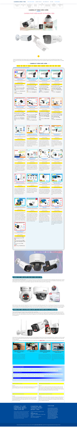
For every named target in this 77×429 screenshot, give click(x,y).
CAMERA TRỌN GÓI (39, 1)
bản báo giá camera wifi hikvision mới (57, 374)
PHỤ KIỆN (51, 1)
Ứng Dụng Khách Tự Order (17, 383)
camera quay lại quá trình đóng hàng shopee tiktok (41, 368)
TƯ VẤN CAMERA (57, 1)
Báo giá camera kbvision (29, 368)
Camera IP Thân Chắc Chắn (38, 10)
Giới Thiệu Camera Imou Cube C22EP (32, 351)
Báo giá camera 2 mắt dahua (53, 370)
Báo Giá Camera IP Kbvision (28, 370)
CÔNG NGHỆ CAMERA (30, 1)
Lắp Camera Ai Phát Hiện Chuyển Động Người (21, 67)
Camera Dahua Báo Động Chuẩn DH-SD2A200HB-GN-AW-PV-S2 (45, 351)
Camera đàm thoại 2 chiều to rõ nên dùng (19, 368)
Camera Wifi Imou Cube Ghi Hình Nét (18, 374)
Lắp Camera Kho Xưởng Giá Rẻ (44, 383)
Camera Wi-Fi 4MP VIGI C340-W (32, 207)
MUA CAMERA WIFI (46, 1)
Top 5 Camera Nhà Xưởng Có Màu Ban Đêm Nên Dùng (40, 370)
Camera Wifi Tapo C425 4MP (20, 206)
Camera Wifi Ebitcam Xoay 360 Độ (40, 374)
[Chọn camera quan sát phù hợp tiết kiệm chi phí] (62, 5)
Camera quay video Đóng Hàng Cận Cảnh (55, 368)
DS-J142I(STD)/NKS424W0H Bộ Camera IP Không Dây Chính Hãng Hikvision (57, 107)
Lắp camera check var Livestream (18, 370)
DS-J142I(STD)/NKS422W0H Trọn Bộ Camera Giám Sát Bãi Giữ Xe (20, 135)
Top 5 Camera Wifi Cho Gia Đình (29, 374)
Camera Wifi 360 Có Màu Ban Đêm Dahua (28, 376)
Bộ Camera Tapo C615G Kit (32, 182)
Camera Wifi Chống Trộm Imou (39, 376)
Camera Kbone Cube (48, 374)
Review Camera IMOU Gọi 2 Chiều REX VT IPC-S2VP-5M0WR (18, 351)
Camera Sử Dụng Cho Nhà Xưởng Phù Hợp (58, 352)
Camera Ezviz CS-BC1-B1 (20, 182)
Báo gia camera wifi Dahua (17, 376)
